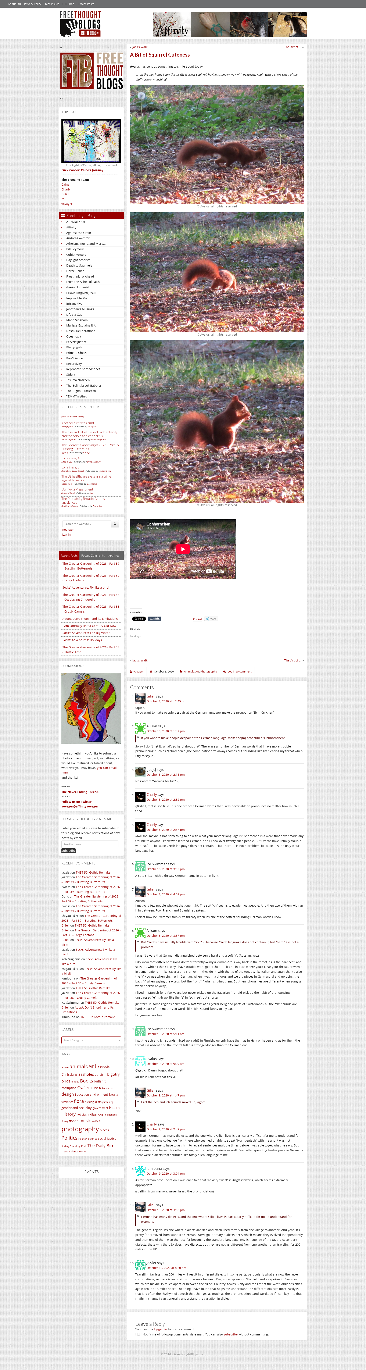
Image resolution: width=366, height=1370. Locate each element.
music (85, 1120)
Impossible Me (76, 298)
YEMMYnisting (76, 396)
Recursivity (74, 364)
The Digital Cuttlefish (81, 391)
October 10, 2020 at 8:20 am (166, 1268)
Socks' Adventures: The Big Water (86, 633)
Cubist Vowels (76, 255)
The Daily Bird (101, 1145)
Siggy (92, 492)
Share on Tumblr (154, 619)
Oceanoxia (73, 336)
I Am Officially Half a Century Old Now (89, 626)
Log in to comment (240, 671)
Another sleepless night (77, 423)
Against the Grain (78, 233)
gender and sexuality (76, 1108)
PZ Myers (92, 426)
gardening (107, 1101)
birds (66, 1081)
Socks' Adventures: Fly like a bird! (86, 587)
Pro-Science (74, 358)
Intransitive (74, 304)
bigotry (113, 1074)
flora (79, 1101)
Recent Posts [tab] (69, 555)
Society (65, 1146)
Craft (81, 1087)
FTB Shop (68, 4)
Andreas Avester (78, 238)
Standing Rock (78, 1146)
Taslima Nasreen (78, 380)
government (100, 1108)
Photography (208, 671)
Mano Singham (77, 320)
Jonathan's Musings (80, 309)
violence (73, 1151)
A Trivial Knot (75, 222)
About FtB (14, 4)
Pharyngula (74, 347)
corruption (68, 1088)
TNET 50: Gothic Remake (93, 872)
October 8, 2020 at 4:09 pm (166, 894)
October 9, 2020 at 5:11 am (165, 1034)
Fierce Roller (75, 271)
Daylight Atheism (78, 260)
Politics (69, 1137)
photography (80, 1129)
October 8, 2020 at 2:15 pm (166, 775)
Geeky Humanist (77, 287)
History (68, 1114)
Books (86, 1081)
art (93, 1066)
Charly (66, 189)
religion (82, 1139)
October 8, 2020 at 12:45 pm (166, 701)
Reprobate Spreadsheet (83, 369)
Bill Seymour (75, 249)
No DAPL (96, 1121)
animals (78, 1066)
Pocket (197, 619)
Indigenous (95, 1114)
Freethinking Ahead (80, 276)
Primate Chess (76, 353)
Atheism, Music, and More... (86, 244)
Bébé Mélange (94, 461)
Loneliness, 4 (70, 458)
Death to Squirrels (79, 265)
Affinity (71, 227)
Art (197, 671)
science (92, 1139)
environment (99, 1094)
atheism (100, 1075)
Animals (189, 671)
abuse (65, 1067)
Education (82, 1094)
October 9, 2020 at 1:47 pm (166, 1095)
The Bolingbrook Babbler (83, 385)
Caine (65, 184)
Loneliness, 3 (70, 467)
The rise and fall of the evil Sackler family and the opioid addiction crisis (89, 434)
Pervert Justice (76, 342)
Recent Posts (86, 4)
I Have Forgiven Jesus (81, 293)
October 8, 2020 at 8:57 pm (166, 936)
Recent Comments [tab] (93, 555)
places (104, 1130)
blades (75, 1081)
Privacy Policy (32, 4)
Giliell (65, 194)
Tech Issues (52, 4)
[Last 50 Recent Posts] (72, 416)
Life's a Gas (74, 315)
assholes (86, 1074)
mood (74, 1120)
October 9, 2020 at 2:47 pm (166, 1129)
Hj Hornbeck (105, 470)
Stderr (70, 374)
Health (114, 1107)
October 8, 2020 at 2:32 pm (166, 800)
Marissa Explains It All (81, 325)
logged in (160, 1329)
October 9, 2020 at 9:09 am (165, 1064)
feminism (67, 1102)
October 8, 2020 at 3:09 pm (166, 869)
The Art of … (292, 47)
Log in (66, 534)
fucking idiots (93, 1102)
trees (64, 1151)
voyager (66, 204)
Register (68, 530)
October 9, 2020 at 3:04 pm (166, 1173)
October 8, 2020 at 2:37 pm (166, 830)
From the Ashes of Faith (83, 282)
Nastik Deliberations (80, 331)
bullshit (100, 1081)
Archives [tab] (113, 555)
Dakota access (106, 1088)
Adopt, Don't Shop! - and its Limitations (90, 619)
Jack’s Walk (139, 47)
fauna (113, 1094)
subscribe (231, 1334)
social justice (107, 1139)
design (67, 1094)
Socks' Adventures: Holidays (82, 640)
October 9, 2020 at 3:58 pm (166, 1210)
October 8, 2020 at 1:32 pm (166, 731)
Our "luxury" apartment (77, 489)
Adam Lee (97, 505)
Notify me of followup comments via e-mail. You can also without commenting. (205, 1334)
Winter (82, 1151)
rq (63, 199)
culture (92, 1087)
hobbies (81, 1114)
